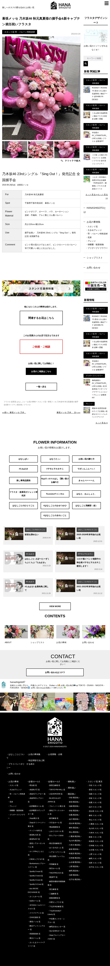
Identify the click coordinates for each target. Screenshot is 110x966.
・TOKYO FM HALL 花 (56, 790)
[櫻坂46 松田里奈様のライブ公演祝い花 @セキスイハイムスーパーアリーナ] (87, 413)
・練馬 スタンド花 (94, 859)
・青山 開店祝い (73, 832)
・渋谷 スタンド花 (94, 785)
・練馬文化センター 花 (56, 927)
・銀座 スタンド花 (94, 837)
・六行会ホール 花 (55, 823)
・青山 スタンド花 (94, 820)
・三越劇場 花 (53, 894)
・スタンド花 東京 (94, 781)
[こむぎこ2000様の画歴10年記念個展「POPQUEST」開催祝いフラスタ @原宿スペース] (87, 181)
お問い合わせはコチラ (55, 672)
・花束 (89, 237)
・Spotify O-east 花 (35, 871)
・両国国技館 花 (34, 934)
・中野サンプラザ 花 (55, 902)
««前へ (14, 412)
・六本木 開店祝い (74, 845)
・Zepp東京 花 (33, 818)
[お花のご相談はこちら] (41, 374)
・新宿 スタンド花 (94, 790)
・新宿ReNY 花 (34, 839)
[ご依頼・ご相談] (41, 353)
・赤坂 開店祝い (73, 811)
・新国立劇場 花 (54, 785)
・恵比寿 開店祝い (74, 823)
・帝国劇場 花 (53, 864)
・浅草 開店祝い (73, 875)
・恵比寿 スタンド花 (95, 811)
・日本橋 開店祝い (74, 858)
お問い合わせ (14, 774)
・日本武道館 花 (34, 917)
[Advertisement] (54, 268)
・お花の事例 (12, 781)
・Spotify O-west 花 (35, 876)
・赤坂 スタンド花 (94, 798)
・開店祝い (71, 794)
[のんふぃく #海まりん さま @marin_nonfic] (46, 702)
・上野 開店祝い (73, 866)
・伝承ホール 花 (34, 901)
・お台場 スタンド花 (95, 850)
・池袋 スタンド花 (94, 794)
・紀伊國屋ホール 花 (36, 806)
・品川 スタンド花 (94, 807)
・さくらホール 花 (35, 897)
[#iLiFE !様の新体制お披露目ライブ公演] (64, 702)
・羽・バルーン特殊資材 (97, 234)
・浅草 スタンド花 (94, 863)
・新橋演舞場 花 (54, 898)
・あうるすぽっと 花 (55, 848)
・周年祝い (71, 788)
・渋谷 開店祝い (73, 798)
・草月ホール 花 (54, 868)
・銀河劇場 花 (53, 818)
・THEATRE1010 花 (55, 873)
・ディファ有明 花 (35, 831)
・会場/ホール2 (53, 781)
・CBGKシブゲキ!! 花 (36, 859)
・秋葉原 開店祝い (74, 854)
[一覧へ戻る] (41, 390)
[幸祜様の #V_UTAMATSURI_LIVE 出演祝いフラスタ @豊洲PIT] (87, 137)
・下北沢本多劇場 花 (55, 907)
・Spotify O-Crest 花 (35, 884)
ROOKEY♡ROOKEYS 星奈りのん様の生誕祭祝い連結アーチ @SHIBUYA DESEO (99, 94)
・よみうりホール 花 (55, 831)
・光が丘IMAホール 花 (56, 931)
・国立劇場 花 (53, 889)
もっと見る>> (92, 194)
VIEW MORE (55, 606)
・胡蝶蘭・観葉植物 (95, 244)
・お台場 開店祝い (74, 862)
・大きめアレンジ (94, 230)
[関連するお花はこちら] (41, 324)
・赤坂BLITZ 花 (34, 790)
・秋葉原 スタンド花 (95, 841)
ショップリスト (95, 257)
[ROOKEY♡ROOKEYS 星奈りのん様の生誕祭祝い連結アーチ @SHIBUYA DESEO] (87, 92)
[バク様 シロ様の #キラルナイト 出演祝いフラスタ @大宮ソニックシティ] (87, 159)
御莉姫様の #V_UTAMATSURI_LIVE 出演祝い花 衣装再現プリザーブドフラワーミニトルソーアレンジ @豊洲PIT (99, 389)
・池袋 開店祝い (73, 806)
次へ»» (68, 412)
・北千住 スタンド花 (95, 867)
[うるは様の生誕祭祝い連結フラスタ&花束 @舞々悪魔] (87, 117)
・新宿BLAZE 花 (34, 835)
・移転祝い (71, 781)
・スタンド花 (92, 226)
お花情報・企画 (55, 754)
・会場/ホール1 (33, 781)
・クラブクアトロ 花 (36, 913)
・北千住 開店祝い (74, 879)
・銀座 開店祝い (73, 849)
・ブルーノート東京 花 (56, 806)
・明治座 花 (32, 785)
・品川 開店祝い (73, 819)
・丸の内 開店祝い (74, 841)
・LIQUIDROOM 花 (55, 794)
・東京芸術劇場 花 (55, 843)
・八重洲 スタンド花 (95, 824)
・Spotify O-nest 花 (35, 880)
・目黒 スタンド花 (94, 802)
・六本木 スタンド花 (95, 833)
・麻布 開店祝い (73, 828)
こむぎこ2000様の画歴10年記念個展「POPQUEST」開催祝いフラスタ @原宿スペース (99, 183)
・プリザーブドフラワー (97, 248)
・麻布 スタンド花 (94, 815)
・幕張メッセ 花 (34, 922)
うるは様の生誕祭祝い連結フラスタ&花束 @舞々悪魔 (99, 116)
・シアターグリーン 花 (56, 852)
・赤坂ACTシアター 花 (36, 794)
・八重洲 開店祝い (74, 836)
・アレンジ (91, 241)
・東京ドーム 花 (34, 938)
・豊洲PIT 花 (52, 877)
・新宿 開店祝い (73, 802)
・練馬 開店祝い (73, 871)
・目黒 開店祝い (73, 815)
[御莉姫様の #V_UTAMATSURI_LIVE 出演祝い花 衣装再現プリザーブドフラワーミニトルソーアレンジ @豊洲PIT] (87, 385)
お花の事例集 (93, 222)
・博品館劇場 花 (54, 827)
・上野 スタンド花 (94, 854)
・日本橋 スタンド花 (95, 846)
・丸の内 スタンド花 (95, 828)
